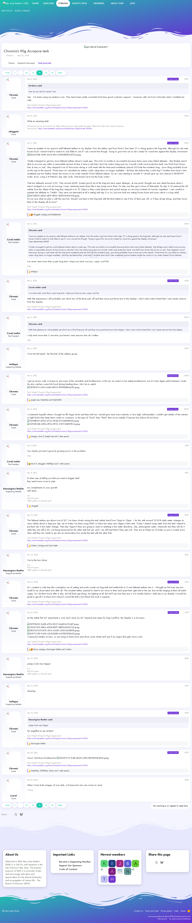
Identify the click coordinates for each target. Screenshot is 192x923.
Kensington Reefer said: (41, 719)
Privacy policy (166, 910)
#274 (187, 582)
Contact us (138, 910)
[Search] (186, 3)
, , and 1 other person (50, 436)
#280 (187, 780)
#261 (187, 79)
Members (99, 3)
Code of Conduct (68, 869)
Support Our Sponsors (70, 865)
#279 (187, 752)
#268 (186, 375)
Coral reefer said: (37, 287)
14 (39, 72)
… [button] (20, 72)
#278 (187, 713)
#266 (186, 317)
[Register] (179, 3)
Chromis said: (35, 230)
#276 (187, 658)
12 (27, 72)
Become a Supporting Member (75, 861)
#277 (187, 685)
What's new (79, 3)
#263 (186, 143)
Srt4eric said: (35, 85)
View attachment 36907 (39, 241)
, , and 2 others (52, 649)
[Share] (182, 79)
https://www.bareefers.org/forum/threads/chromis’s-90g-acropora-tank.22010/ (57, 107)
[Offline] (8, 80)
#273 (187, 554)
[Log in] (173, 3)
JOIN (132, 3)
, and (47, 214)
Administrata (176, 919)
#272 (187, 515)
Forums (63, 3)
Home (35, 3)
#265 (187, 280)
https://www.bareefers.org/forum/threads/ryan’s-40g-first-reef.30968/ (65, 128)
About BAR (117, 3)
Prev (8, 72)
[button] (89, 3)
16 (52, 72)
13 (33, 72)
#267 (187, 348)
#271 (187, 472)
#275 (187, 612)
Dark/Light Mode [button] (11, 910)
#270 (187, 445)
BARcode (48, 3)
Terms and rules (152, 910)
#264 (186, 223)
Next (60, 72)
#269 (186, 409)
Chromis (9, 55)
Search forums (22, 10)
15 (46, 72)
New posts (7, 10)
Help (176, 910)
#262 (186, 115)
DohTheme (186, 919)
